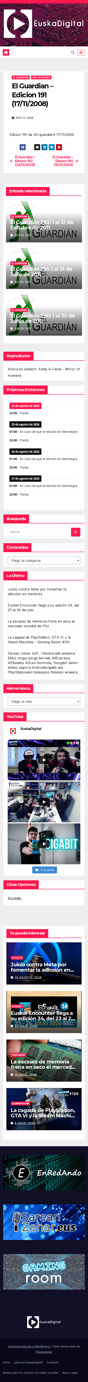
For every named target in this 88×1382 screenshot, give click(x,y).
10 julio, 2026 (26, 1074)
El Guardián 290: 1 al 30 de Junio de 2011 (42, 318)
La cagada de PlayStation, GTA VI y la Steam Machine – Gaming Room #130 (44, 1115)
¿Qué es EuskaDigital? (28, 1362)
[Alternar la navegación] (81, 52)
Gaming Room (20, 1103)
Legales (17, 957)
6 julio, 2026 (25, 1123)
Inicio (6, 1362)
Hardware (18, 1055)
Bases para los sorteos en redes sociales (31, 1372)
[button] (73, 52)
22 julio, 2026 (26, 1026)
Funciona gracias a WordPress (29, 1346)
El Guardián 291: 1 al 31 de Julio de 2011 (41, 271)
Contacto (53, 1362)
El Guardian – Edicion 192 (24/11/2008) (25, 161)
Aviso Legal (69, 1372)
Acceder (15, 898)
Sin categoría (41, 77)
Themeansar (43, 1352)
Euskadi (17, 1006)
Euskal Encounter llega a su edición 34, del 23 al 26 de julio (42, 1018)
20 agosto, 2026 (28, 977)
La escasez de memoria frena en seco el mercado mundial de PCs (43, 1067)
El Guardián (20, 77)
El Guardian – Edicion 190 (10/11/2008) (63, 161)
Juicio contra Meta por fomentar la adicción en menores (40, 969)
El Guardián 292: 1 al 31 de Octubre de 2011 (41, 225)
